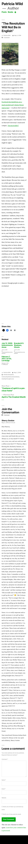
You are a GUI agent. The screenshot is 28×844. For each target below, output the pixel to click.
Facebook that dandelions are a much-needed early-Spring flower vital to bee (13, 105)
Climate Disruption (8, 374)
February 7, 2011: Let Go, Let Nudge (7, 359)
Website (4, 798)
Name (4, 780)
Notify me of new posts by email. (12, 814)
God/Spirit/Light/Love (8, 379)
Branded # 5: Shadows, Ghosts (19, 345)
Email (4, 789)
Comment (5, 759)
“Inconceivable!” (13, 126)
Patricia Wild (12, 4)
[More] (15, 12)
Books (10, 12)
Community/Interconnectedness (10, 376)
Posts (4, 12)
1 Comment (6, 37)
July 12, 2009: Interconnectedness (7, 345)
